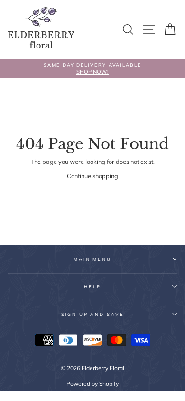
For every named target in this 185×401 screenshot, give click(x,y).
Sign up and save (92, 314)
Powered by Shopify (92, 383)
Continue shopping (92, 176)
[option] (92, 68)
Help (92, 286)
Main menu (92, 259)
